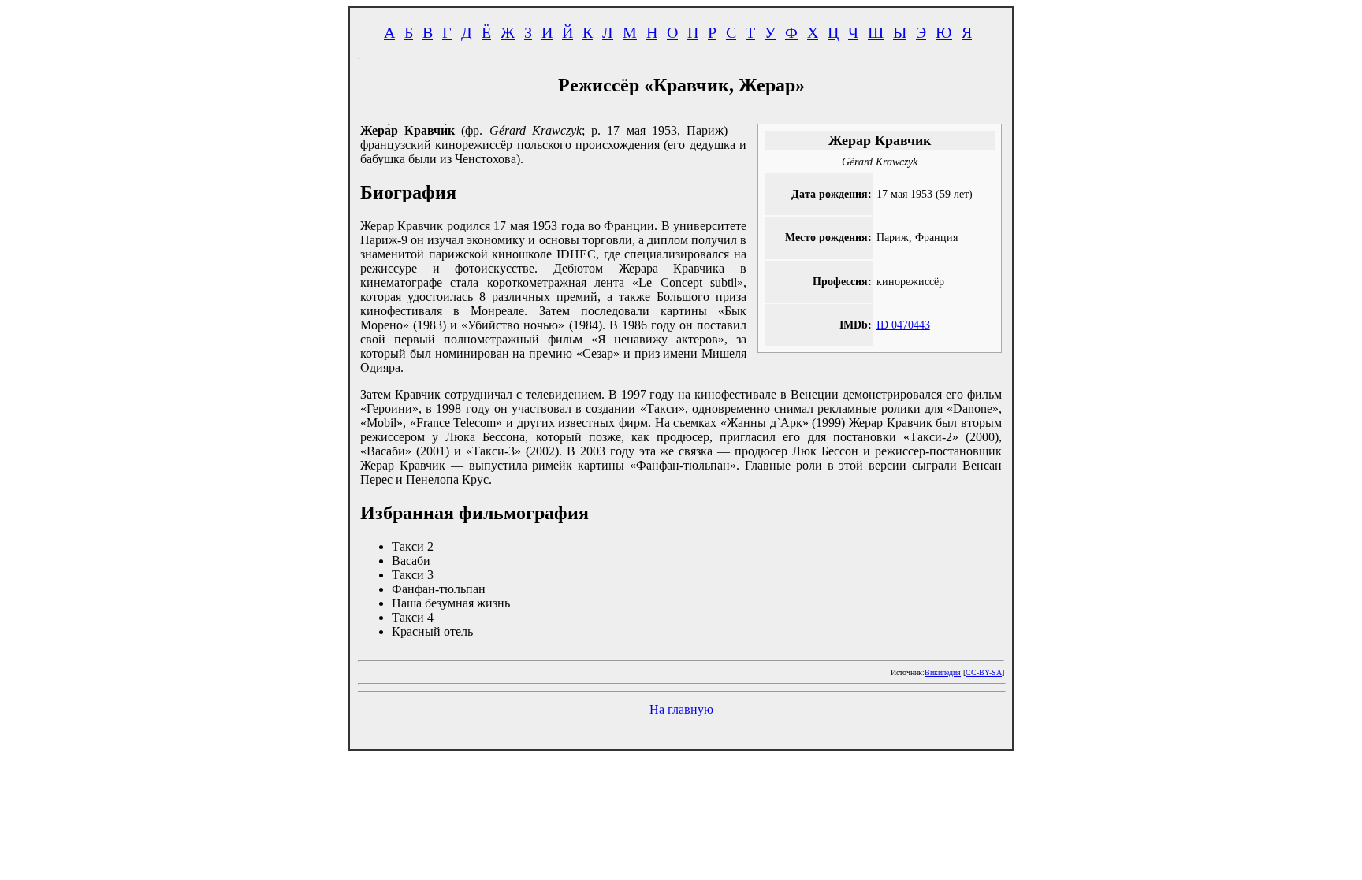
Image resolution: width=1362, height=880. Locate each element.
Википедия (943, 672)
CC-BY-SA (984, 672)
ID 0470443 (903, 324)
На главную (681, 709)
